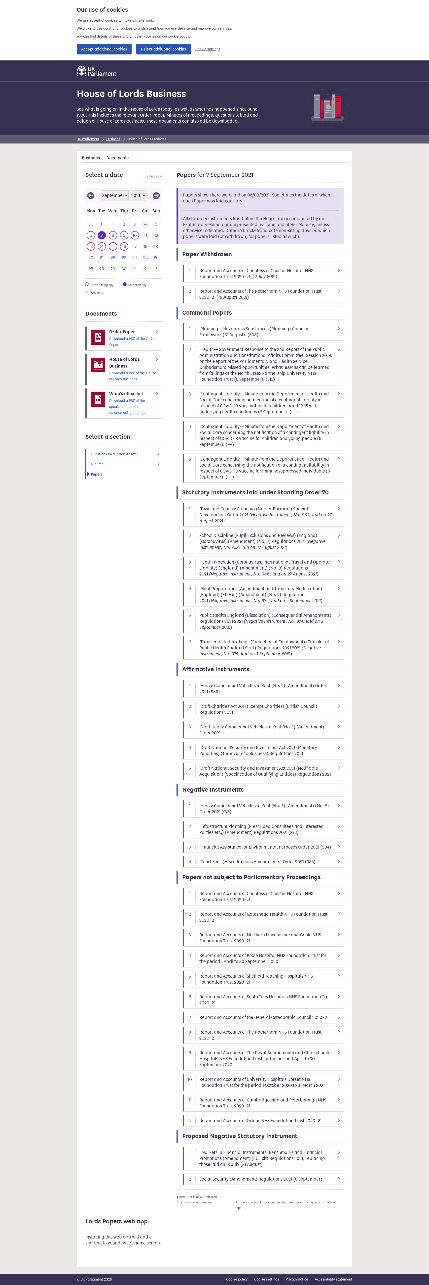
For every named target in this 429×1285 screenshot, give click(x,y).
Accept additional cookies (104, 49)
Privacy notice (297, 1279)
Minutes (97, 464)
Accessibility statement (333, 1279)
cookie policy (178, 36)
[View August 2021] (91, 195)
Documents (117, 158)
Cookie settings (207, 49)
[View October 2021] (156, 195)
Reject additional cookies (163, 49)
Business (113, 139)
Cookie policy (237, 1279)
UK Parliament (88, 139)
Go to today (153, 176)
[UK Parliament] (97, 70)
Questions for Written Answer (114, 454)
